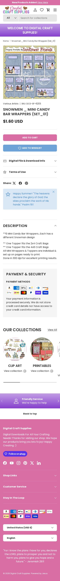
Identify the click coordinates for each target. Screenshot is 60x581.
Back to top (30, 413)
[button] (48, 10)
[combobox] (30, 18)
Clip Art (15, 366)
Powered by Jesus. (39, 573)
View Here (42, 2)
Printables (42, 366)
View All (52, 330)
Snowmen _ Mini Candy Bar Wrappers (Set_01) (33, 41)
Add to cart (30, 137)
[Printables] (42, 349)
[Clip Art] (15, 349)
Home (6, 41)
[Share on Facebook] (20, 183)
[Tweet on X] (14, 183)
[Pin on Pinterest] (26, 183)
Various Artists (10, 103)
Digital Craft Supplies (20, 573)
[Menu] (55, 10)
